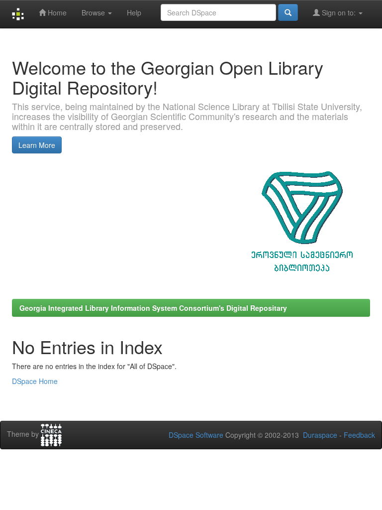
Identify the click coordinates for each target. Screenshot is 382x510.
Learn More (36, 145)
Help (134, 12)
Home (56, 12)
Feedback (359, 435)
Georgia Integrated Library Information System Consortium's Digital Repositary (153, 308)
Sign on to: (339, 12)
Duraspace (320, 435)
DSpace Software (196, 435)
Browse (94, 12)
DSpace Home (35, 381)
